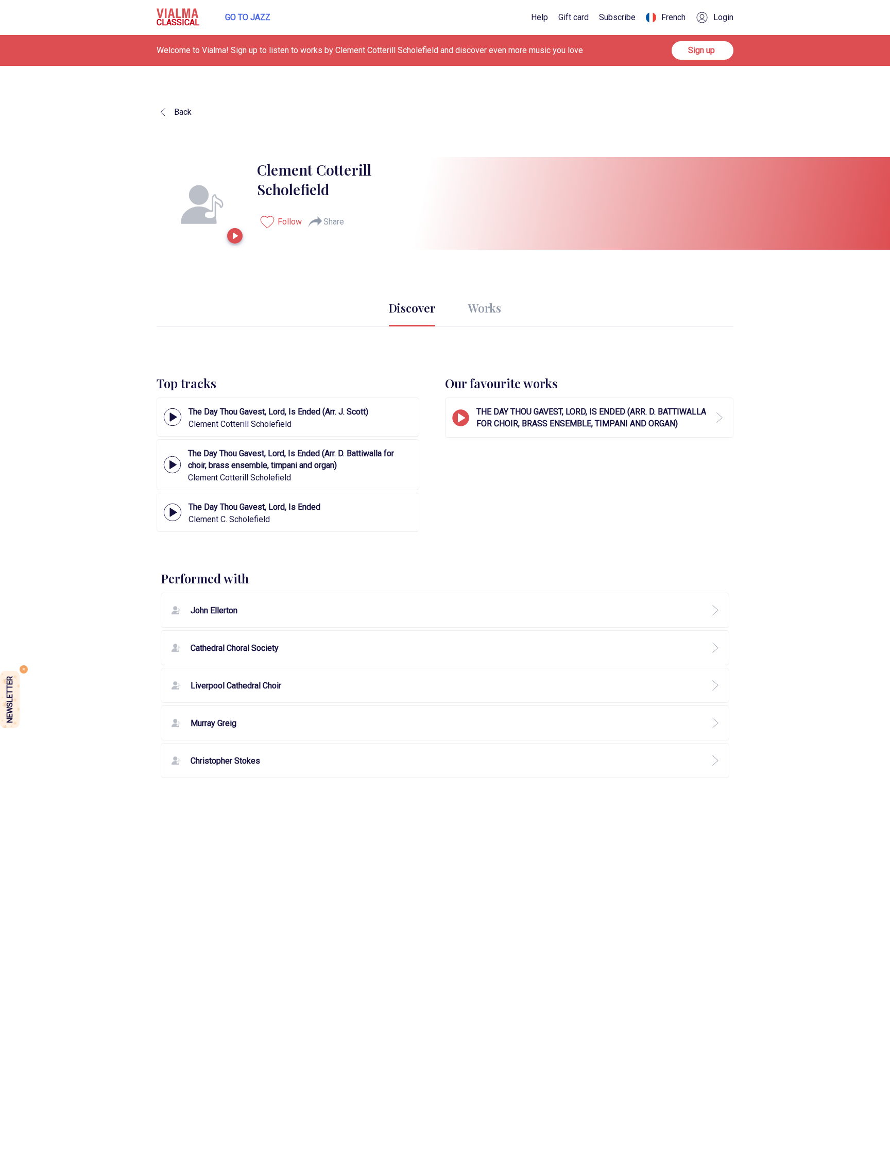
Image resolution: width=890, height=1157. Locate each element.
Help (539, 17)
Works (484, 308)
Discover (412, 308)
